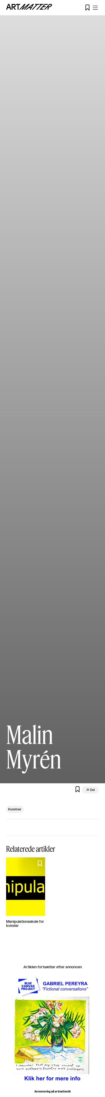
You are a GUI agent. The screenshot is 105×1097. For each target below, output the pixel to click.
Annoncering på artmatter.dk (52, 1091)
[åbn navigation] (95, 8)
